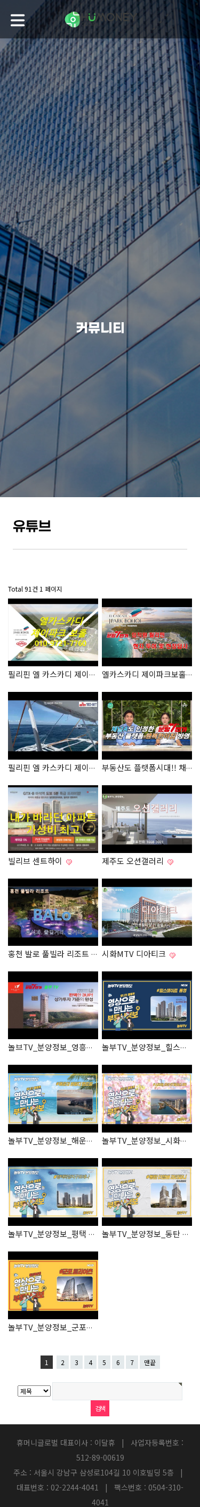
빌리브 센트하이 (36, 860)
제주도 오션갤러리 (134, 860)
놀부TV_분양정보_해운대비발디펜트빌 (74, 1140)
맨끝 (150, 1362)
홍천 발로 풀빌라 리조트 (49, 953)
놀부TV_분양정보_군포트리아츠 (63, 1327)
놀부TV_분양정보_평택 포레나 (60, 1233)
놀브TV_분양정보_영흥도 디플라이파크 (75, 1046)
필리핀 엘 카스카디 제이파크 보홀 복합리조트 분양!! (96, 674)
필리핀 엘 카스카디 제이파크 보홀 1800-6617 (85, 767)
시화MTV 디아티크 (135, 953)
